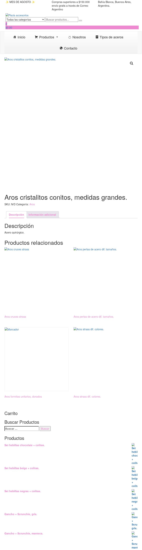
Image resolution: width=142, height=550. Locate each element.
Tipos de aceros (111, 36)
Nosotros (79, 36)
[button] (131, 63)
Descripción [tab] (16, 214)
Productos (46, 36)
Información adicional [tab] (42, 214)
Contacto (70, 48)
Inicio (21, 36)
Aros (32, 204)
